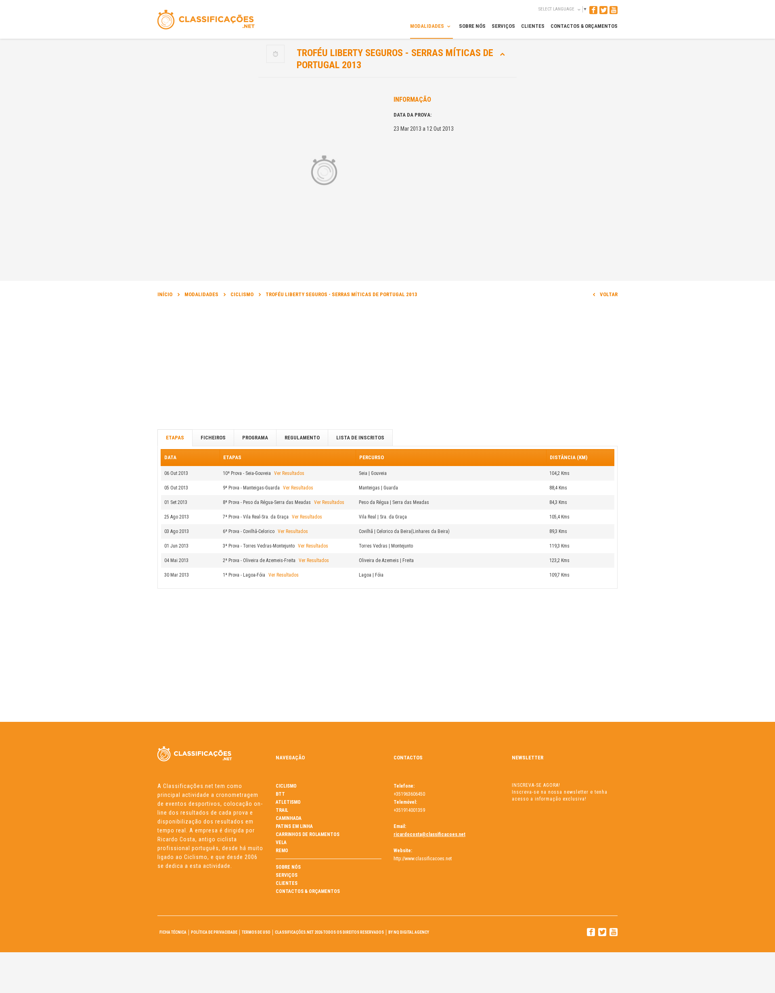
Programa (255, 438)
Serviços (286, 875)
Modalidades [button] (427, 26)
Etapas (175, 438)
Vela (281, 842)
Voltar (609, 294)
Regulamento (302, 438)
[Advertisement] (387, 367)
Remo (282, 850)
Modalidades (201, 294)
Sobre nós (288, 867)
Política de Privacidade (214, 932)
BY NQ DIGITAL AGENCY (408, 932)
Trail (282, 810)
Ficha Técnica (172, 932)
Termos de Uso (256, 932)
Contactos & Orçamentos (308, 891)
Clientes (286, 883)
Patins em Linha (294, 826)
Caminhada (289, 818)
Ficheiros (213, 438)
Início (164, 294)
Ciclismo (241, 294)
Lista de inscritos (360, 438)
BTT (280, 794)
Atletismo (288, 802)
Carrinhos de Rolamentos (307, 834)
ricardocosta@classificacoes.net (429, 834)
